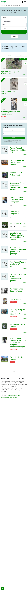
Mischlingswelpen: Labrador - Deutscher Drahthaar (18, 312)
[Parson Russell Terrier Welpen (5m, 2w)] (4, 150)
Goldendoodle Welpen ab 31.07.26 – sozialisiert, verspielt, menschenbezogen (18, 342)
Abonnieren (14, 137)
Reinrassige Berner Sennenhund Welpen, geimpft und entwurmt (18, 186)
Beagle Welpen (16, 299)
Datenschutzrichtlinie (17, 140)
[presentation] (20, 2)
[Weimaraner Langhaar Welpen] (4, 213)
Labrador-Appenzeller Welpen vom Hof (10, 72)
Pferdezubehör (5, 397)
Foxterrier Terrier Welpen (16, 358)
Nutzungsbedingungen (8, 141)
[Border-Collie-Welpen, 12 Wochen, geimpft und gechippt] (4, 249)
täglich (4, 133)
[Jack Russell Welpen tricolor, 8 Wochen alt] (4, 264)
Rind (11, 397)
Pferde (19, 395)
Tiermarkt (5, 17)
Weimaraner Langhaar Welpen (10, 92)
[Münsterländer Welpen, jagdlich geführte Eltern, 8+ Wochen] (4, 234)
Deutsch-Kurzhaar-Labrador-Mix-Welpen (17, 162)
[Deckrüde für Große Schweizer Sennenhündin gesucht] (4, 276)
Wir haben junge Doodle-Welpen (16, 290)
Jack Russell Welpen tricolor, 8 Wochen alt (18, 264)
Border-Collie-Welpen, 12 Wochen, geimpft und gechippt (18, 250)
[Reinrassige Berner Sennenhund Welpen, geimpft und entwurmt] (4, 185)
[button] (14, 36)
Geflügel (14, 395)
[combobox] (14, 21)
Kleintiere (9, 395)
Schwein (15, 397)
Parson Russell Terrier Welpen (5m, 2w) (18, 150)
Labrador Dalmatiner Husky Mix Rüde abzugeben (18, 200)
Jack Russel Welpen (18, 223)
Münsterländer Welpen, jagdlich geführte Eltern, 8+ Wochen (17, 236)
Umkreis (4, 28)
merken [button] (23, 74)
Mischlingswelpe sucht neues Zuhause (10, 113)
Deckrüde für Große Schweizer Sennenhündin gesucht (18, 277)
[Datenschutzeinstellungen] (2, 588)
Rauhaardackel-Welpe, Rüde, (16, 174)
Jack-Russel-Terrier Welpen (18, 325)
